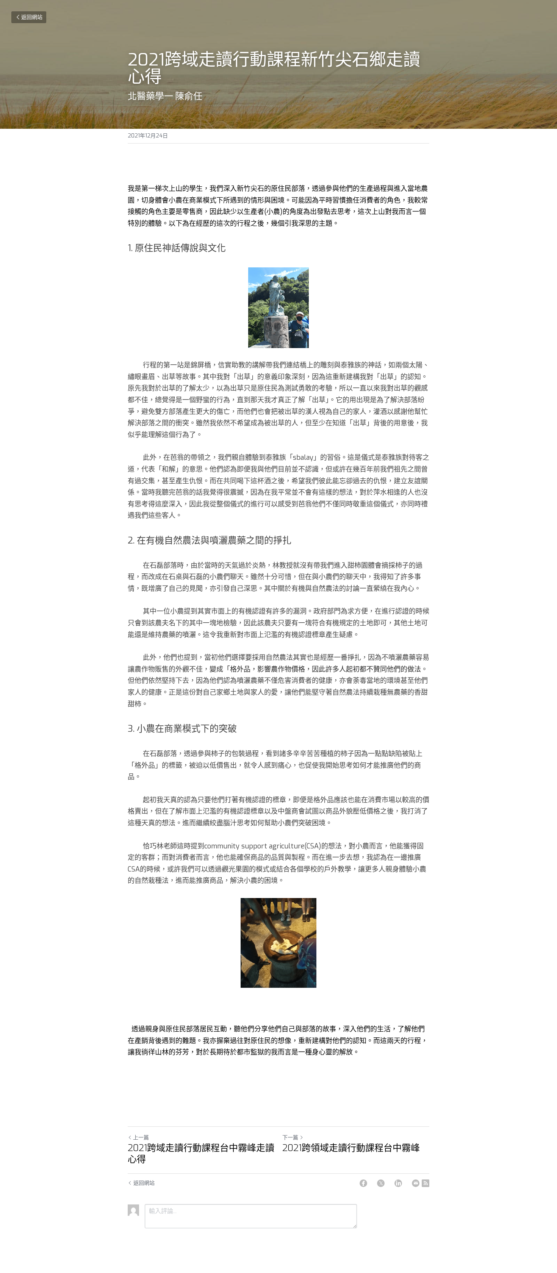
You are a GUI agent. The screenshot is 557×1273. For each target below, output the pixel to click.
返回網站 (31, 17)
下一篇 (290, 1137)
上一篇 (141, 1137)
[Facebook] (363, 1183)
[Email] (415, 1183)
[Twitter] (381, 1183)
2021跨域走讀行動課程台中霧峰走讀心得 (201, 1153)
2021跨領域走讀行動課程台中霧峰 (351, 1148)
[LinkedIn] (398, 1183)
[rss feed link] (425, 1183)
